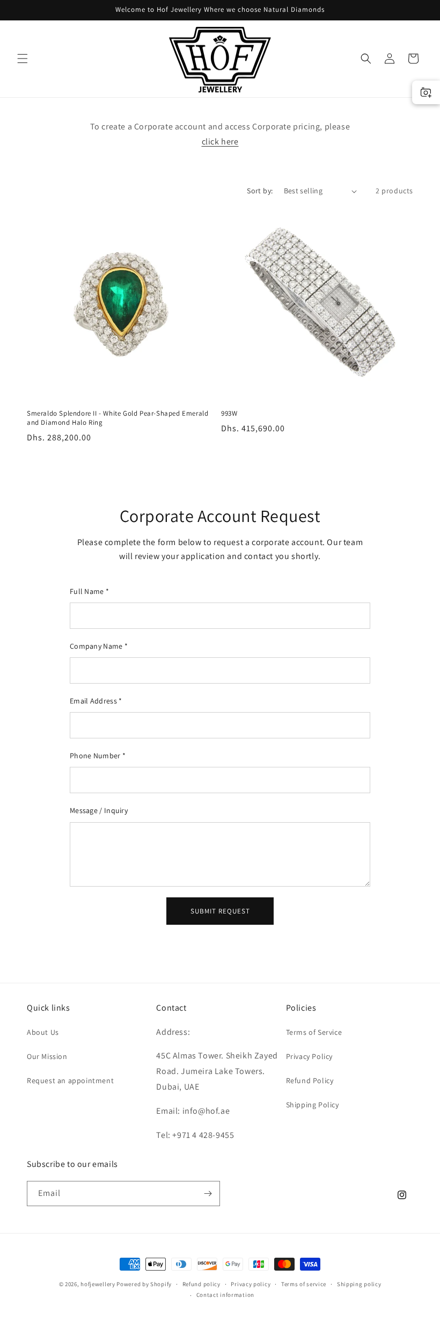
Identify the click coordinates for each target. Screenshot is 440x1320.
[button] (22, 58)
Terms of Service (314, 1032)
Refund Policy (310, 1080)
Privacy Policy (309, 1056)
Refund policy (201, 1284)
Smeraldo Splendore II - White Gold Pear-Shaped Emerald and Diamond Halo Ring (117, 418)
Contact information (225, 1295)
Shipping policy (359, 1284)
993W (229, 413)
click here (220, 141)
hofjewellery (97, 1284)
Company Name (99, 646)
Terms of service (303, 1284)
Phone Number (98, 755)
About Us (43, 1032)
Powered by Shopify (144, 1284)
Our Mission (47, 1056)
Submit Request (220, 911)
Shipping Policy (312, 1104)
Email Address (96, 701)
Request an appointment (70, 1080)
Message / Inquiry (99, 810)
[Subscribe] (207, 1193)
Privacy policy (250, 1284)
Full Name (89, 591)
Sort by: (260, 190)
